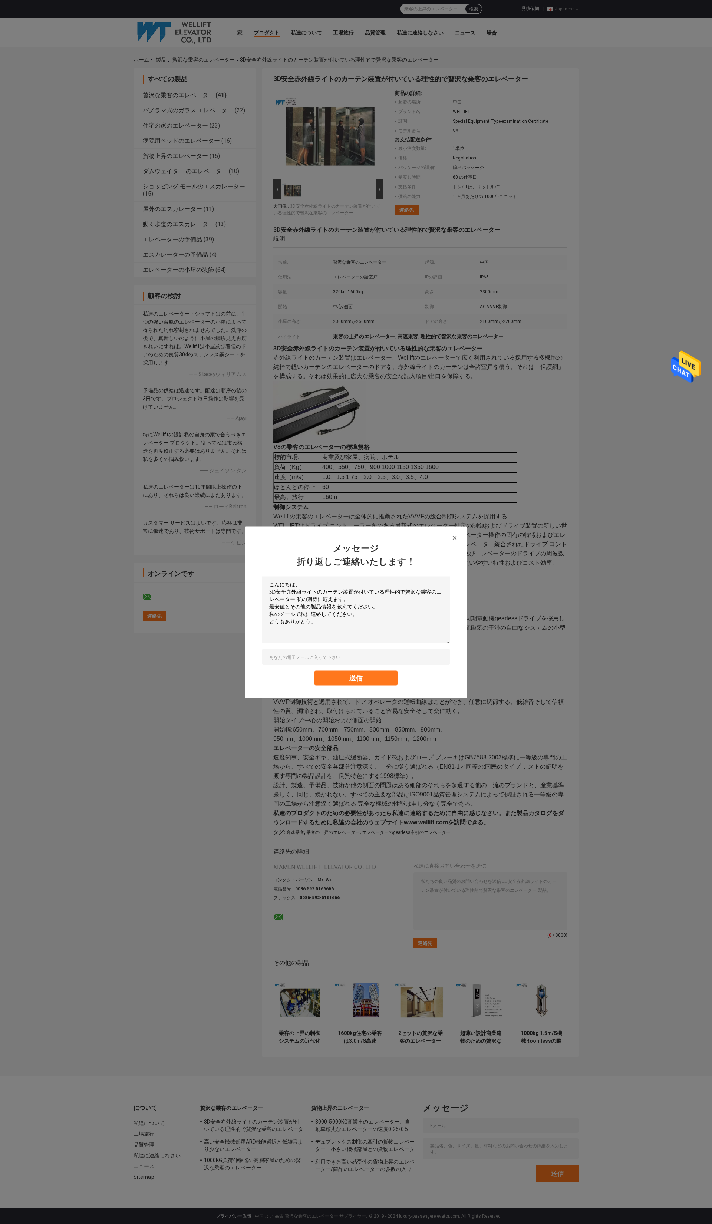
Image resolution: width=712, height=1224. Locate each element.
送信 (356, 678)
